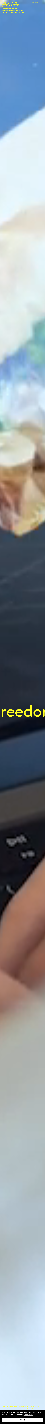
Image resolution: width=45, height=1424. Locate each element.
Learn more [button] (28, 1415)
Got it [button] (22, 1420)
